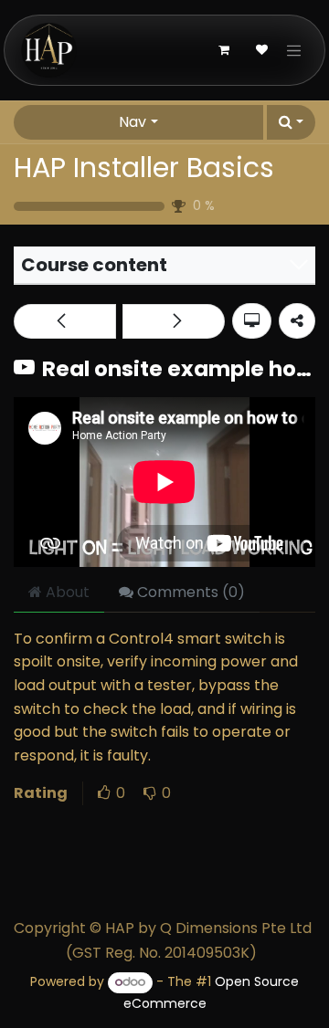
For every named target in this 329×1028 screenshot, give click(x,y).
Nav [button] (132, 121)
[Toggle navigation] (294, 50)
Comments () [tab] (189, 592)
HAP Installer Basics (144, 167)
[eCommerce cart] (223, 50)
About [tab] (66, 592)
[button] (291, 122)
